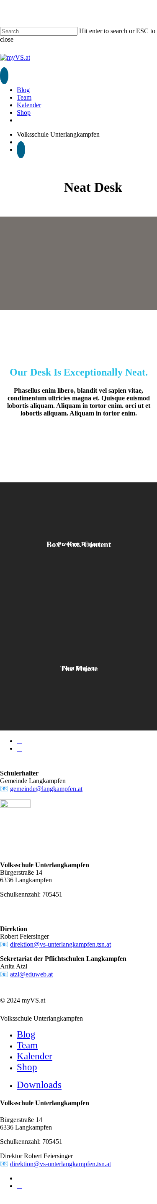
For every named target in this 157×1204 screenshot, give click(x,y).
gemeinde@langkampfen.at (46, 788)
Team (27, 1045)
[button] (4, 75)
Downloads (39, 1085)
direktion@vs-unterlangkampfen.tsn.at (60, 944)
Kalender (34, 1056)
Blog (26, 1034)
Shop (27, 1067)
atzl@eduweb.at (31, 974)
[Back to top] (2, 1200)
